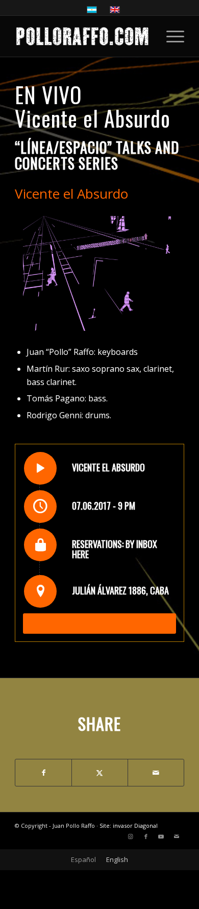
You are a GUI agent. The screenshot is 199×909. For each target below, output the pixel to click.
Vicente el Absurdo (92, 118)
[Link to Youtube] (161, 836)
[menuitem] (170, 36)
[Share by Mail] (156, 772)
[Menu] (170, 36)
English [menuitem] (117, 859)
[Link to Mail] (176, 836)
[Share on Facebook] (43, 772)
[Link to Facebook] (146, 836)
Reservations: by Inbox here (114, 549)
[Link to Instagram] (130, 836)
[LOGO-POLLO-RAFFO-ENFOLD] (82, 36)
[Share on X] (100, 772)
